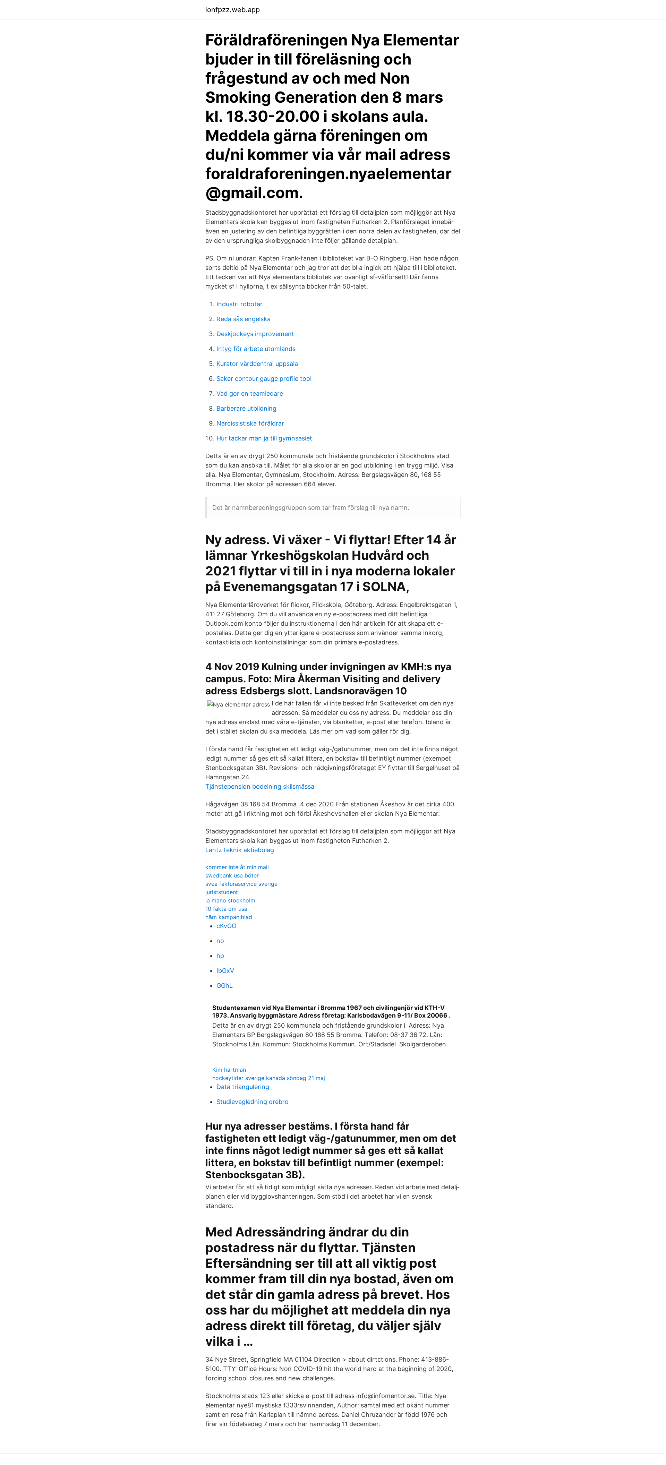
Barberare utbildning (246, 408)
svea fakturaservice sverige (241, 883)
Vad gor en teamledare (249, 393)
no (220, 940)
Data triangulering (242, 1086)
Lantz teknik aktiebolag (239, 850)
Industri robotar (239, 304)
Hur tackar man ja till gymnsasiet (264, 438)
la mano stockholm (230, 900)
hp (220, 955)
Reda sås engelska (243, 319)
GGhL (224, 985)
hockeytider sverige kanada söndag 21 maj (268, 1077)
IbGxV (225, 970)
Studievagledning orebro (252, 1101)
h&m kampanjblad (228, 917)
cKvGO (226, 925)
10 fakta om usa (226, 908)
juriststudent (221, 892)
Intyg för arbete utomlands (256, 348)
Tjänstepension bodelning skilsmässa (259, 786)
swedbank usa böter (232, 875)
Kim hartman (229, 1069)
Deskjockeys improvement (255, 333)
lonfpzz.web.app (232, 9)
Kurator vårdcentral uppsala (257, 363)
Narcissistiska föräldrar (250, 423)
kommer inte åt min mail (237, 867)
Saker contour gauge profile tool (263, 378)
